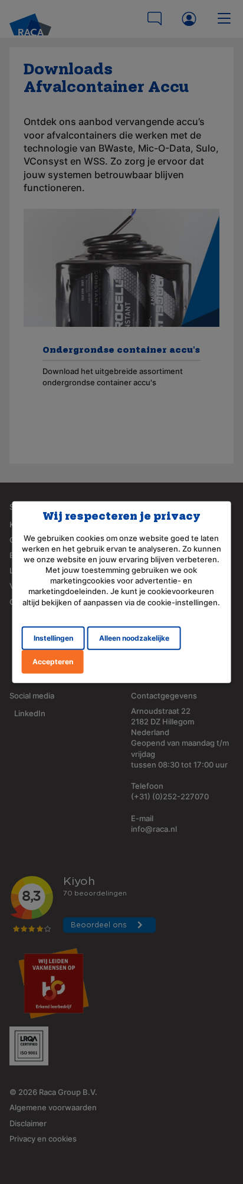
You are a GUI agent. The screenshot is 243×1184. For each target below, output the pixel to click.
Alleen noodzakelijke (134, 638)
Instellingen (53, 638)
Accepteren (52, 661)
